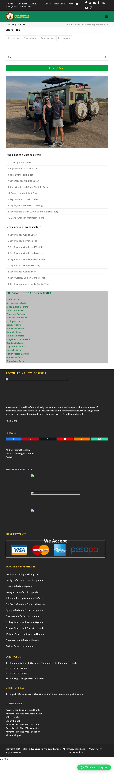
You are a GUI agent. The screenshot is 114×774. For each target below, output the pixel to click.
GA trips (10, 457)
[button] (106, 16)
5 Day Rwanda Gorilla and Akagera (26, 253)
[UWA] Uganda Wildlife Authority (23, 709)
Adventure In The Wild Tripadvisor (24, 713)
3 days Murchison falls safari (23, 168)
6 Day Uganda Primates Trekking (25, 205)
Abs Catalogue (13, 735)
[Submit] (105, 57)
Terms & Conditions (75, 748)
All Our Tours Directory (18, 449)
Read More (11, 420)
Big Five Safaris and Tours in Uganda (25, 604)
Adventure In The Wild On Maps (22, 724)
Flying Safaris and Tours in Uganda (24, 610)
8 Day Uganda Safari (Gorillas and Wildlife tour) (33, 211)
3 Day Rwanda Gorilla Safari (22, 234)
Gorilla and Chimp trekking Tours (23, 574)
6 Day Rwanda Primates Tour (23, 240)
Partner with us (75, 752)
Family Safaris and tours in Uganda (24, 580)
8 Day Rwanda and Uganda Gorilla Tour (28, 283)
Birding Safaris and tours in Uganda (24, 622)
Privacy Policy (95, 748)
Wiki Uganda (12, 717)
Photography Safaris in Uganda (22, 616)
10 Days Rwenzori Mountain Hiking (26, 217)
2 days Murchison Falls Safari (23, 199)
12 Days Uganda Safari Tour (23, 193)
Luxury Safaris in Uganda (19, 586)
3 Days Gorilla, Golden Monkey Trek (26, 277)
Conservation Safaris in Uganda (22, 640)
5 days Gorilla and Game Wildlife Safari (28, 186)
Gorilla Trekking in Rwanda (20, 453)
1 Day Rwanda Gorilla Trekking (24, 265)
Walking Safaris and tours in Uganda (25, 634)
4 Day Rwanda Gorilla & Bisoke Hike (26, 259)
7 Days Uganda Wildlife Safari (23, 180)
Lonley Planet (13, 720)
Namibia (79, 24)
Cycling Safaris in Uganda (19, 646)
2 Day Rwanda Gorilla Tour (22, 271)
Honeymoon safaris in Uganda (22, 592)
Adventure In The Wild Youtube (22, 727)
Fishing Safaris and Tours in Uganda (25, 628)
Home (69, 24)
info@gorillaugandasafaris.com (27, 678)
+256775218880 (18, 668)
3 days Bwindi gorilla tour (21, 174)
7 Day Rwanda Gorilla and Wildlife (25, 247)
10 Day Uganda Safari (19, 162)
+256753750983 (18, 673)
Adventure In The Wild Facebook (23, 731)
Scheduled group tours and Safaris (24, 598)
